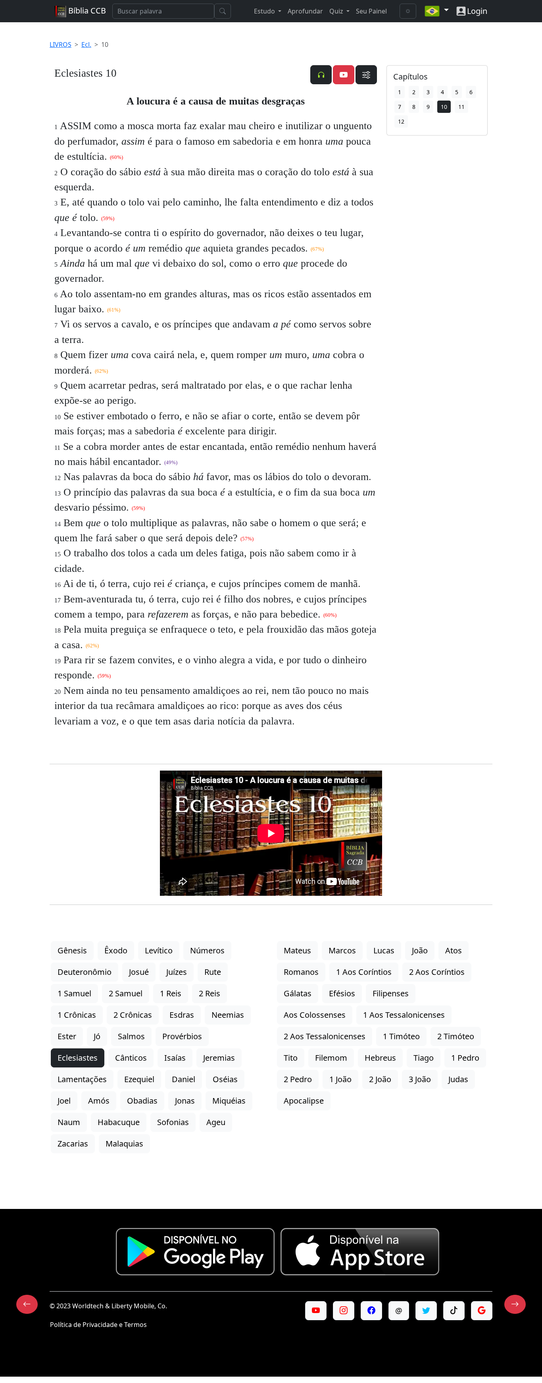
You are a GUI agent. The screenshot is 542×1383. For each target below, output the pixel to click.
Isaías (175, 1057)
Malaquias (124, 1143)
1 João (340, 1079)
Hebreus (380, 1057)
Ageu (215, 1122)
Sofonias (173, 1122)
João (420, 950)
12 (401, 121)
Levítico (159, 950)
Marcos (342, 950)
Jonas (185, 1100)
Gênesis (72, 950)
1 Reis (170, 993)
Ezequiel (139, 1079)
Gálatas (297, 993)
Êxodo (115, 950)
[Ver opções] (366, 74)
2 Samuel (125, 993)
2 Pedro (298, 1079)
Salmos (131, 1036)
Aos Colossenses (315, 1014)
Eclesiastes (78, 1057)
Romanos (301, 972)
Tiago (423, 1057)
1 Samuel (74, 993)
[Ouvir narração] (321, 74)
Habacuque (119, 1122)
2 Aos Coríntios (437, 972)
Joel (64, 1100)
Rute (212, 972)
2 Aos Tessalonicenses (324, 1036)
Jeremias (219, 1057)
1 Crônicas (77, 1014)
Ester (67, 1036)
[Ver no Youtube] (343, 74)
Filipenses (391, 993)
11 (461, 106)
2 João (380, 1079)
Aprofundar (305, 11)
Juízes (176, 972)
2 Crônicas (132, 1014)
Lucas (383, 950)
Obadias (142, 1100)
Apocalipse (304, 1100)
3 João (420, 1079)
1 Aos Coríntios (364, 972)
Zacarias (73, 1143)
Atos (453, 950)
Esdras (181, 1014)
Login (477, 11)
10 (444, 106)
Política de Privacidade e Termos (98, 1324)
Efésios (342, 993)
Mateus (297, 950)
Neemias (227, 1014)
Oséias (225, 1079)
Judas (458, 1079)
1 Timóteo (401, 1036)
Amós (99, 1100)
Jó (97, 1036)
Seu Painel (371, 11)
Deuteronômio (84, 972)
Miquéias (229, 1100)
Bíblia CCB (86, 10)
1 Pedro (465, 1057)
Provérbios (182, 1036)
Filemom (331, 1057)
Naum (69, 1122)
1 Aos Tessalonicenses (404, 1014)
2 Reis (209, 993)
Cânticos (131, 1057)
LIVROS (60, 44)
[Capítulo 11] (515, 1304)
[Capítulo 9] (27, 1304)
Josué (139, 972)
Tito (291, 1057)
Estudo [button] (265, 11)
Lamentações (82, 1079)
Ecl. (86, 44)
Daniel (183, 1079)
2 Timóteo (455, 1036)
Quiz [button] (337, 11)
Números (207, 950)
